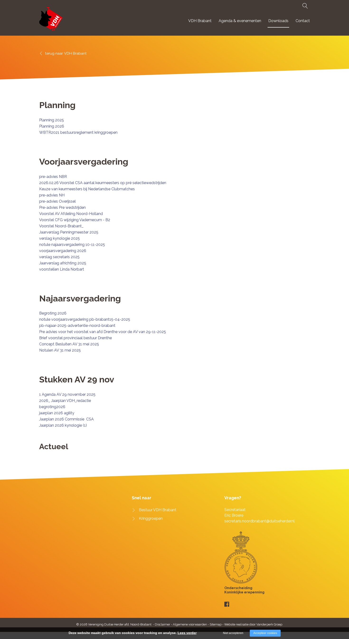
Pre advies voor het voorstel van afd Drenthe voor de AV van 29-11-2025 (102, 331)
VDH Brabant (200, 21)
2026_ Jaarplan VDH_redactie (65, 400)
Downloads (278, 21)
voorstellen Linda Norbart (61, 269)
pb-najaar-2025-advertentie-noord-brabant (77, 325)
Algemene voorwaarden (190, 624)
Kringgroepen (151, 518)
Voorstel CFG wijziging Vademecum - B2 (74, 220)
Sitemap (216, 624)
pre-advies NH (52, 195)
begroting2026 (52, 407)
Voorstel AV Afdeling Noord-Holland (71, 213)
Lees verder (187, 633)
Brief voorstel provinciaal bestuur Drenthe (75, 338)
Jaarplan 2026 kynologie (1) (63, 425)
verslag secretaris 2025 (59, 257)
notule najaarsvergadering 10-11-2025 (72, 244)
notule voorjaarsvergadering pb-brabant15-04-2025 (84, 319)
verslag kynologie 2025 (59, 238)
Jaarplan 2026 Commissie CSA (66, 419)
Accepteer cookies (265, 633)
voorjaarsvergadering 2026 (62, 250)
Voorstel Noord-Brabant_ (61, 226)
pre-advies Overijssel (57, 201)
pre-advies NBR (53, 176)
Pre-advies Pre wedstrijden (62, 207)
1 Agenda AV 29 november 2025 (67, 394)
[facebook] (226, 604)
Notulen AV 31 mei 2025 (60, 350)
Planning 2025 (51, 120)
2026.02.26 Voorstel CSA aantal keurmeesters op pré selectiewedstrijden (102, 183)
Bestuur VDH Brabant (157, 510)
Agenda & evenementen (240, 21)
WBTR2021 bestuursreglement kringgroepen (78, 132)
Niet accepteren (233, 633)
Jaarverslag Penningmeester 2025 (68, 232)
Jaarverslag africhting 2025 (62, 263)
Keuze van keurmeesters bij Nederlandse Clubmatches (87, 189)
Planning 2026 (51, 126)
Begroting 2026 (52, 313)
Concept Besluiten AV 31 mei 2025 (69, 344)
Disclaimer (162, 624)
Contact (303, 21)
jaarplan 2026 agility (56, 413)
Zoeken (304, 6)
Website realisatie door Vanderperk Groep (253, 624)
